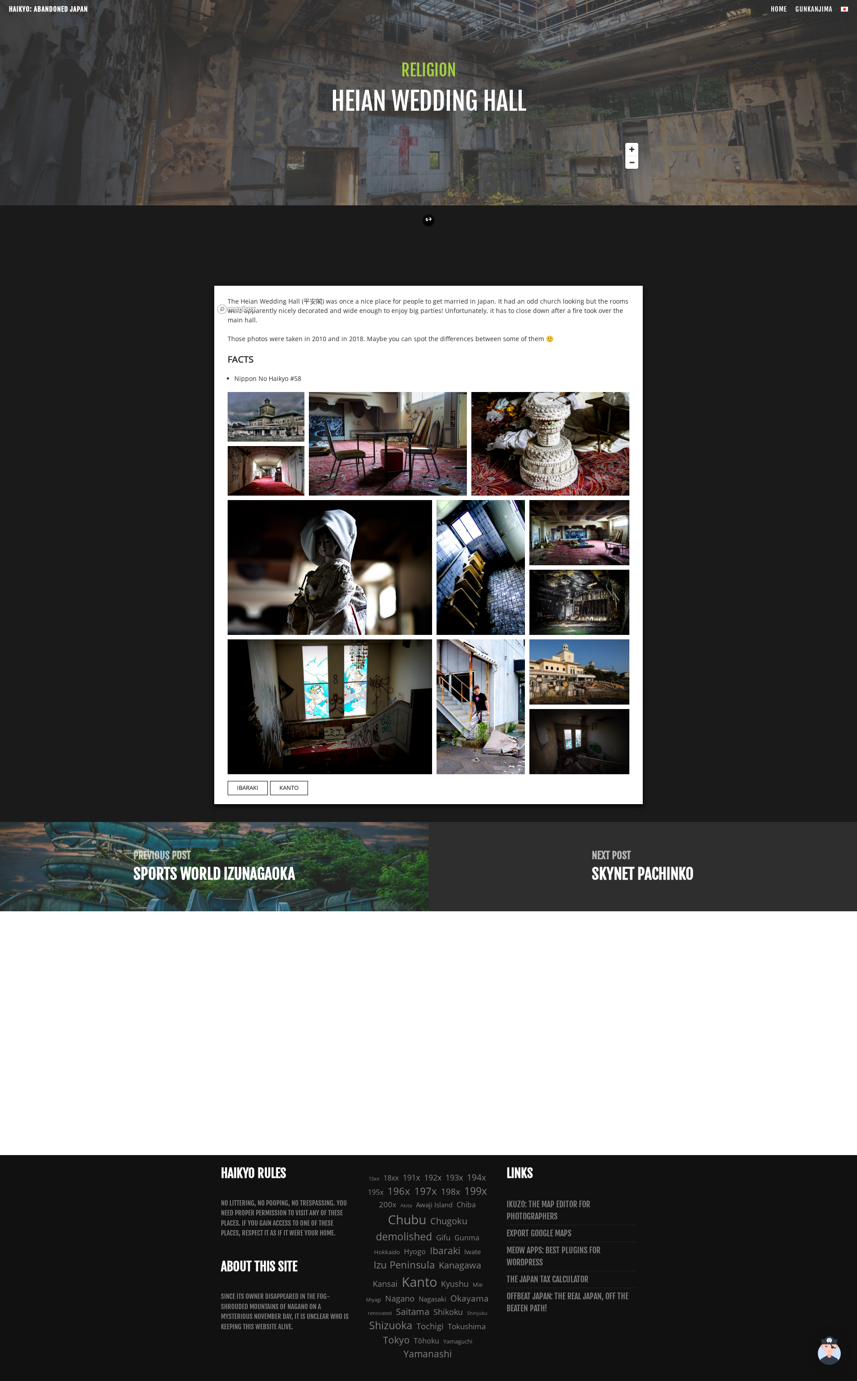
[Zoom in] (631, 149)
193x (454, 1177)
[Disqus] (428, 1031)
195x (375, 1192)
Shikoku (448, 1311)
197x (425, 1191)
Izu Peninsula (404, 1264)
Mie (478, 1285)
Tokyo (396, 1340)
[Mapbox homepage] (236, 309)
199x (475, 1191)
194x (476, 1177)
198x (450, 1191)
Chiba (466, 1205)
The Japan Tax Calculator (547, 1279)
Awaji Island (434, 1205)
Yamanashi (428, 1354)
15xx (374, 1179)
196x (398, 1191)
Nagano (400, 1298)
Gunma (466, 1238)
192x (432, 1177)
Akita (406, 1205)
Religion (428, 70)
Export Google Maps (539, 1233)
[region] (428, 227)
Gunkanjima (813, 9)
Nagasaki (432, 1299)
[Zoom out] (631, 162)
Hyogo (415, 1251)
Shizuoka (390, 1325)
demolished (404, 1236)
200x (387, 1204)
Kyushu (455, 1283)
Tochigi (430, 1325)
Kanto (289, 788)
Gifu (443, 1237)
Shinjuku (477, 1313)
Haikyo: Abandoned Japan (48, 9)
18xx (391, 1178)
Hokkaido (387, 1252)
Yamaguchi (457, 1341)
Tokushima (467, 1326)
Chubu (407, 1219)
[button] (829, 1352)
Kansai (385, 1283)
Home (779, 9)
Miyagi (373, 1300)
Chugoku (448, 1221)
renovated (380, 1313)
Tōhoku (426, 1341)
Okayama (469, 1298)
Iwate (472, 1251)
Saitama (412, 1311)
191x (411, 1177)
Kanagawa (460, 1265)
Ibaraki (247, 788)
